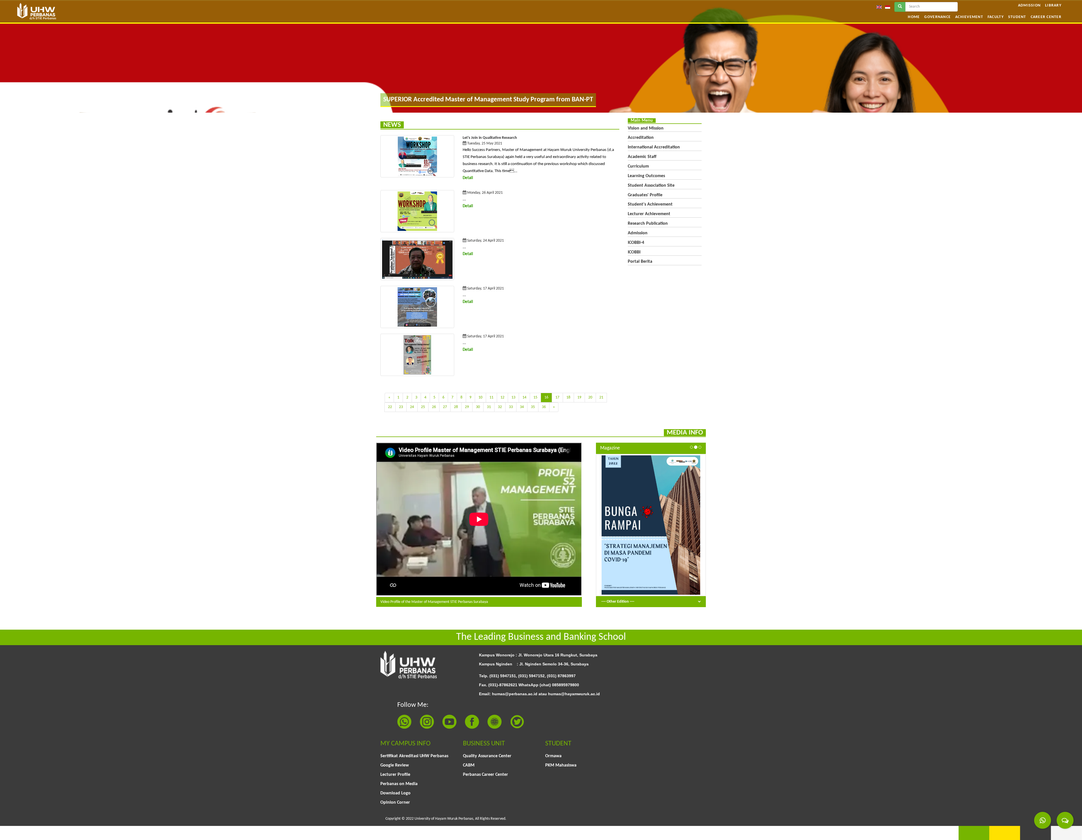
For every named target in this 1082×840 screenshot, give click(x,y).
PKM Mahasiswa (561, 765)
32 (500, 407)
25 (423, 407)
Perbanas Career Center (485, 774)
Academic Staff (642, 157)
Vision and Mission (646, 128)
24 (412, 407)
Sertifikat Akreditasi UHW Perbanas (414, 756)
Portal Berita (640, 261)
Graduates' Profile (645, 195)
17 (557, 397)
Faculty (996, 17)
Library (1053, 5)
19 (579, 397)
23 (401, 407)
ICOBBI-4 (636, 242)
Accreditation (641, 137)
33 (511, 407)
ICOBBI (634, 252)
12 (502, 397)
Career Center (1046, 17)
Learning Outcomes (646, 176)
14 (524, 397)
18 (568, 397)
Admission (1029, 5)
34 (522, 407)
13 (513, 397)
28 (456, 407)
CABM (469, 765)
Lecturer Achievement (649, 214)
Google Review (394, 765)
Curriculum (638, 166)
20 (590, 397)
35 (533, 407)
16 (546, 397)
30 (478, 407)
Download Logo (395, 793)
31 (489, 407)
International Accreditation (654, 147)
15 (535, 397)
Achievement (969, 17)
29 (467, 407)
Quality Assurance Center (487, 756)
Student (1017, 17)
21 (601, 397)
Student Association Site (651, 185)
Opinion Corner (395, 802)
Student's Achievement (650, 204)
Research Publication (648, 223)
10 (480, 397)
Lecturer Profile (395, 774)
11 (491, 397)
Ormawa (553, 756)
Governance (937, 17)
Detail (468, 178)
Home (914, 17)
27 (445, 407)
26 (434, 407)
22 (390, 407)
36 (544, 407)
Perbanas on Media (399, 784)
